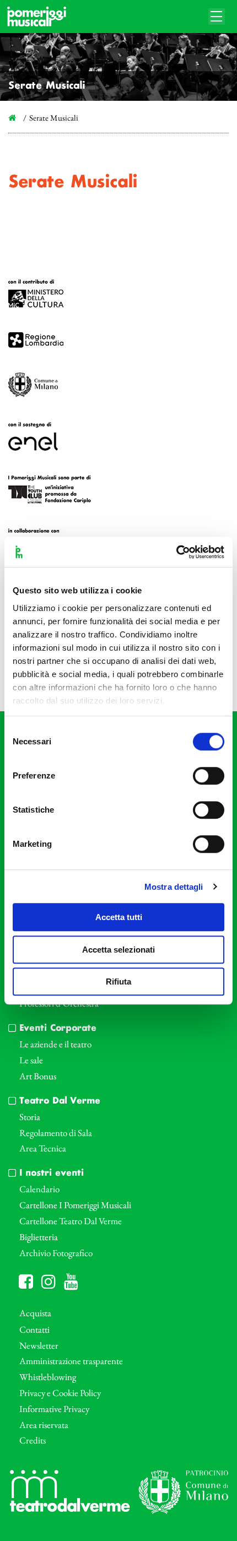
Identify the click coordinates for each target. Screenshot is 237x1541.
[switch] (208, 776)
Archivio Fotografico (56, 1253)
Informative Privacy (54, 1409)
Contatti (34, 1329)
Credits (32, 1440)
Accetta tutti (118, 917)
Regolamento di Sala (55, 1133)
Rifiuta (118, 981)
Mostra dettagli (173, 887)
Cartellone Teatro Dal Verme (70, 1221)
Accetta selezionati (118, 949)
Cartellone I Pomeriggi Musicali (75, 1205)
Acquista (35, 1313)
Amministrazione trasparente (71, 1361)
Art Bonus (37, 1076)
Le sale (31, 1060)
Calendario (39, 1189)
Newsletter (38, 1345)
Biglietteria (38, 1237)
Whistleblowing (47, 1377)
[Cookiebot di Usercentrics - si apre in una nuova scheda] (176, 552)
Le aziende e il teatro (55, 1044)
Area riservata (43, 1425)
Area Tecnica (42, 1148)
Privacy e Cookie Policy (60, 1393)
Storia (29, 1117)
